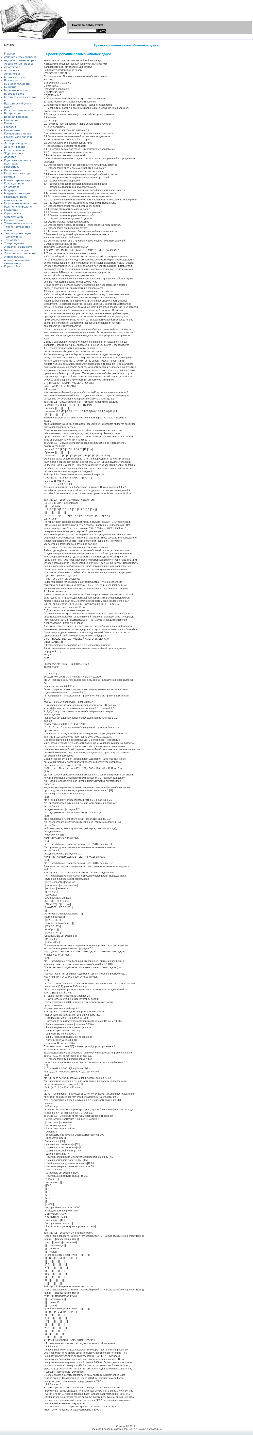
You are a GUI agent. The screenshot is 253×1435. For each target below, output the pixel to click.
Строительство (13, 216)
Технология (11, 240)
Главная (9, 53)
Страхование (12, 213)
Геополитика (12, 130)
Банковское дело (15, 77)
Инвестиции (12, 166)
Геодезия (10, 123)
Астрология (11, 70)
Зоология (10, 156)
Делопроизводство (16, 143)
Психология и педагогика (20, 203)
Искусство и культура (17, 173)
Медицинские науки (17, 193)
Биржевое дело (14, 93)
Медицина (11, 190)
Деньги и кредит (14, 146)
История (9, 176)
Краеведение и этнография (14, 185)
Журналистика (13, 153)
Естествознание (14, 150)
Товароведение (14, 243)
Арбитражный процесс (18, 63)
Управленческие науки (18, 246)
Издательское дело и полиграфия (17, 162)
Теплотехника (13, 236)
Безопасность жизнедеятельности (17, 82)
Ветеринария (12, 113)
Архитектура (12, 67)
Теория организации (17, 233)
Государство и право (17, 133)
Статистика (11, 209)
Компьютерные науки (18, 180)
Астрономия (12, 73)
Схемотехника (13, 220)
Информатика (13, 170)
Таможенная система (18, 223)
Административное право (20, 60)
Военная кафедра (16, 116)
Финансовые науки (16, 250)
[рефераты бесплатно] (33, 38)
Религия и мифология (18, 206)
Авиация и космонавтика (20, 56)
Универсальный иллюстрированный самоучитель (17, 260)
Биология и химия (16, 90)
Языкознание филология (20, 253)
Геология (10, 126)
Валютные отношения (18, 110)
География (11, 120)
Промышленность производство (15, 198)
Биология (10, 86)
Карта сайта (12, 266)
